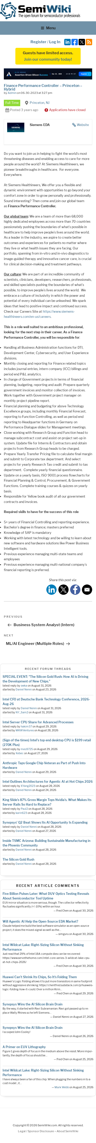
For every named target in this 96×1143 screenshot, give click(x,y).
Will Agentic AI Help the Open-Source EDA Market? (40, 921)
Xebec (20, 753)
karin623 (21, 813)
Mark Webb (62, 1087)
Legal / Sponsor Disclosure (36, 1131)
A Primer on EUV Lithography (24, 1047)
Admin (12, 93)
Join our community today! (48, 59)
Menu (51, 28)
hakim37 (26, 726)
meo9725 (27, 749)
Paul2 (24, 809)
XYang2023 (28, 786)
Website (83, 125)
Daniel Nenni (24, 689)
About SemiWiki (67, 1131)
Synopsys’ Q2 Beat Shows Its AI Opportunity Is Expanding (45, 822)
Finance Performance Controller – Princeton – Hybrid (43, 87)
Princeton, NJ (39, 103)
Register (38, 42)
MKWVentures (25, 730)
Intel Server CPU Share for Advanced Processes (38, 722)
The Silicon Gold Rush (18, 859)
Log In (54, 42)
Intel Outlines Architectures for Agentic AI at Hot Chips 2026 (48, 782)
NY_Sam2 (22, 712)
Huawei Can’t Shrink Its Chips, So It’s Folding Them (40, 977)
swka (24, 685)
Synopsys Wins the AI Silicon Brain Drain (32, 1004)
